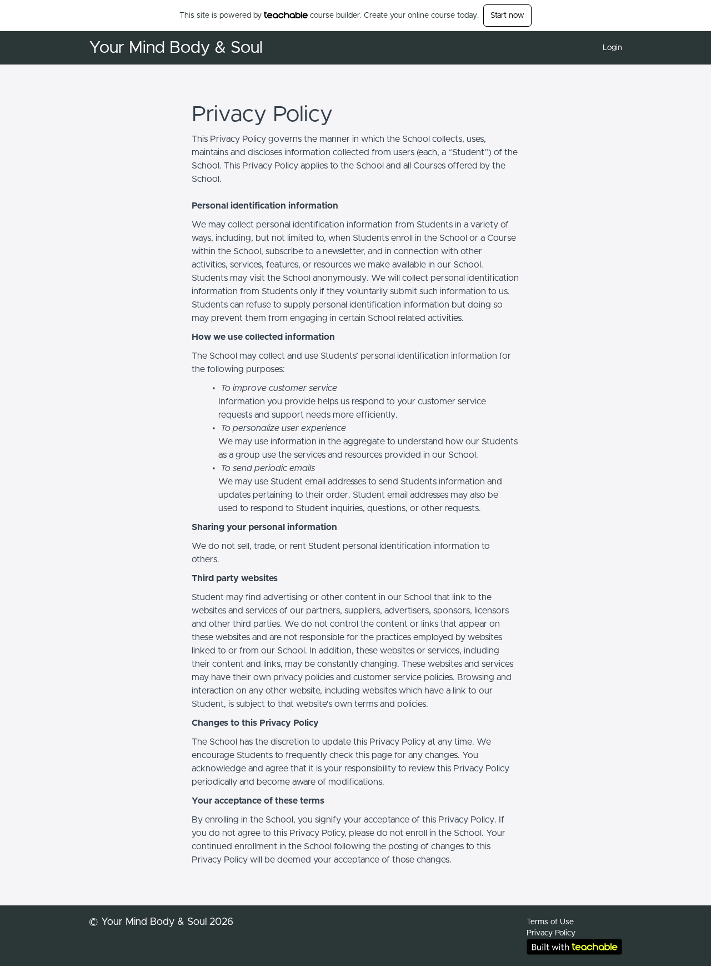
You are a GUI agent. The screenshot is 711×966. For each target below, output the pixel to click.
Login (612, 48)
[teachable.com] (286, 15)
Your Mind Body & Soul (176, 47)
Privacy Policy (551, 933)
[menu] (608, 47)
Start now (507, 15)
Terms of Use (550, 922)
